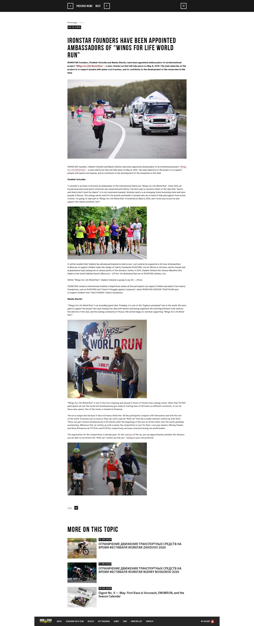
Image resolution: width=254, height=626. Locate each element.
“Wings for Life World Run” (89, 66)
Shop (125, 621)
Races (59, 621)
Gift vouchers (104, 621)
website (128, 434)
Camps (116, 621)
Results (91, 621)
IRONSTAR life (136, 621)
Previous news (84, 5)
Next (98, 5)
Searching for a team (75, 621)
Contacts (150, 621)
